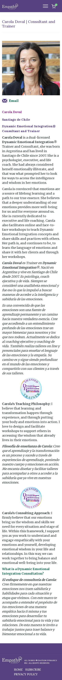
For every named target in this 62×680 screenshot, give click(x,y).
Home (18, 669)
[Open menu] (47, 6)
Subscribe (33, 669)
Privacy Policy (26, 674)
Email (14, 100)
